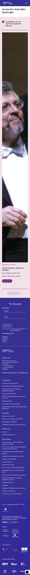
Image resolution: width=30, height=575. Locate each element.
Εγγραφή (7, 325)
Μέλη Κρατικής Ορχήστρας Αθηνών (13, 386)
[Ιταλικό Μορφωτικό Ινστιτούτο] (15, 550)
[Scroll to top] (27, 572)
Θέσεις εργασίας (7, 401)
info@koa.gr (5, 369)
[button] (26, 3)
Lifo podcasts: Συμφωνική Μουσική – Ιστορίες (13, 452)
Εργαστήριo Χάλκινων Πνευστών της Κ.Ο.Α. (13, 471)
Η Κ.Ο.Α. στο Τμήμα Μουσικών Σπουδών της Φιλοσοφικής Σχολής (14, 447)
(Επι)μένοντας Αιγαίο (8, 491)
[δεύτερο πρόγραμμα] (23, 564)
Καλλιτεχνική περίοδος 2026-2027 (12, 419)
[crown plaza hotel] (5, 535)
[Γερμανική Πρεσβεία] (5, 550)
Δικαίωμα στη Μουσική (9, 459)
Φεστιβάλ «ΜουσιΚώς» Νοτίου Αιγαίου (13, 488)
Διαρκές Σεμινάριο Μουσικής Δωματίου (14, 475)
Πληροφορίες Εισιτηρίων (9, 421)
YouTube (4, 340)
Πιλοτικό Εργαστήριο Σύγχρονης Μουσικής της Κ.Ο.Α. (12, 478)
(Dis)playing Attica (7, 482)
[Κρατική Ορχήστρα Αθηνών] (8, 3)
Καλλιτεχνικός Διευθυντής (10, 383)
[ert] (5, 564)
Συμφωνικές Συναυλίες (9, 264)
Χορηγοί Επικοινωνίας (8, 434)
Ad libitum (5, 485)
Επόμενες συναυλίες (8, 416)
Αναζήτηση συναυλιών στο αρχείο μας (13, 424)
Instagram (5, 336)
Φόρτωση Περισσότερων (13, 293)
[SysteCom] (15, 535)
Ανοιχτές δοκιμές (7, 462)
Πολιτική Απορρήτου (15, 330)
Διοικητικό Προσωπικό (9, 393)
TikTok (4, 342)
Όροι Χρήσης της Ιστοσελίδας (11, 404)
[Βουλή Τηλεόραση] (23, 571)
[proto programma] (14, 564)
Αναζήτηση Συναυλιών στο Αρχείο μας (15, 373)
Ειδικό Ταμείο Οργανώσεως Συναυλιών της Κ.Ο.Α (14, 397)
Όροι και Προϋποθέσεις (18, 328)
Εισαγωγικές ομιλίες (8, 464)
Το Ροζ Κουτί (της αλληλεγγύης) (12, 493)
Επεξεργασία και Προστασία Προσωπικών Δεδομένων (14, 407)
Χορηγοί (4, 432)
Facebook (5, 338)
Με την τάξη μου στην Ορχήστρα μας (13, 467)
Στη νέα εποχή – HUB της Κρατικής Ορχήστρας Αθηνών (12, 443)
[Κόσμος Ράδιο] (14, 571)
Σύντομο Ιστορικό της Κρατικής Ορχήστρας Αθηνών (11, 389)
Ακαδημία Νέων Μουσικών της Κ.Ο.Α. (13, 456)
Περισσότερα (7, 281)
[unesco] (24, 550)
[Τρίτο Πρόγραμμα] (5, 571)
